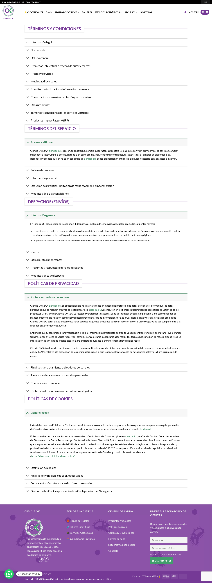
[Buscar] (185, 12)
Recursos (130, 12)
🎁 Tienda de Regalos (77, 520)
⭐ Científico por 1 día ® (38, 12)
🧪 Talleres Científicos (78, 526)
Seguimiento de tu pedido (121, 544)
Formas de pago (116, 538)
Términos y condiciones (38, 574)
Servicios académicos (107, 12)
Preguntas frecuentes (119, 520)
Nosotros (146, 12)
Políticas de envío (117, 526)
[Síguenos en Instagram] (40, 559)
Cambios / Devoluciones (121, 532)
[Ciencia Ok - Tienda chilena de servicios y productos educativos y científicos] (10, 12)
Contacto (113, 550)
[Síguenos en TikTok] (46, 559)
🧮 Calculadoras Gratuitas (80, 538)
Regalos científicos (66, 12)
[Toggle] (28, 43)
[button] (194, 12)
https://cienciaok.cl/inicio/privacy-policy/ (52, 456)
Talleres (87, 12)
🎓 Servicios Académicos (79, 532)
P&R (205, 2)
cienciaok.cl (55, 150)
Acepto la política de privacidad (165, 554)
